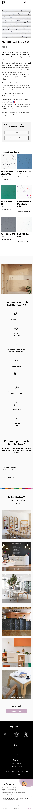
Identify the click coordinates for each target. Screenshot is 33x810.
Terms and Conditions (17, 752)
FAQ (16, 90)
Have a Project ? (16, 764)
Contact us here (16, 767)
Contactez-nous (16, 711)
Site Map (16, 755)
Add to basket (7, 179)
